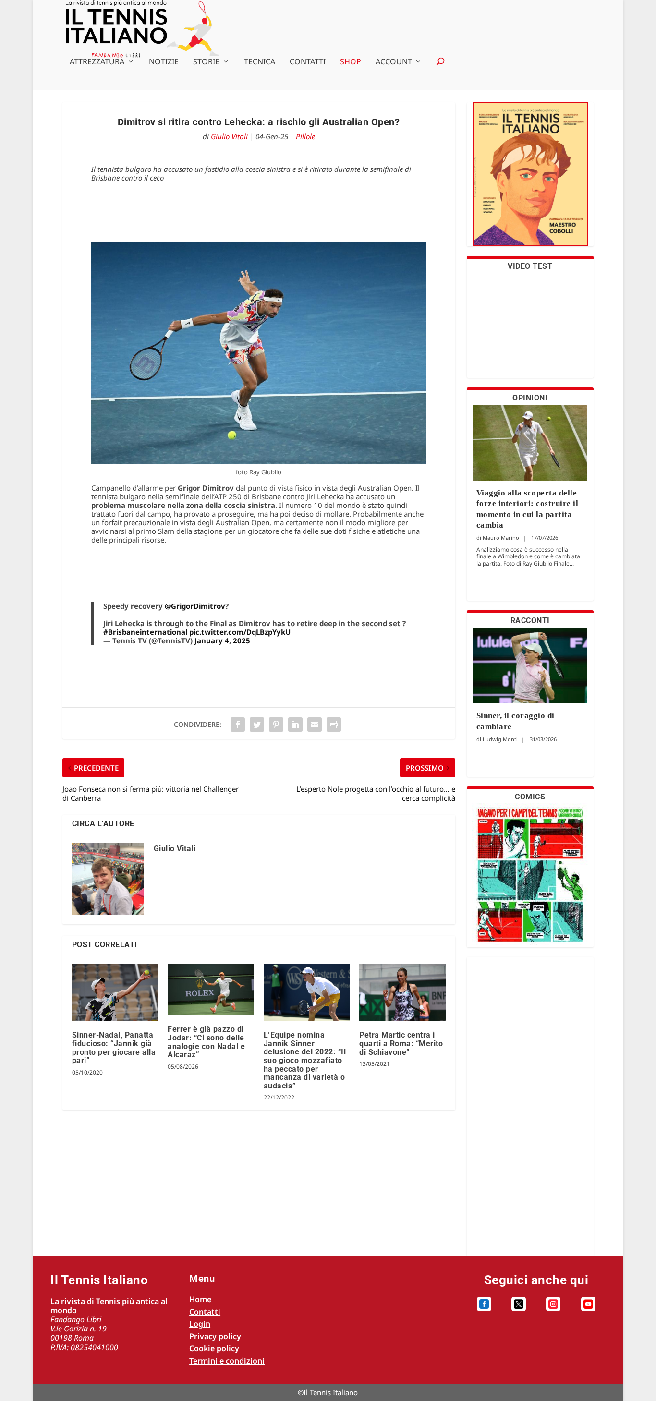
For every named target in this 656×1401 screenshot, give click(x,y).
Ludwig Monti (500, 739)
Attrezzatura (97, 62)
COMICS (530, 796)
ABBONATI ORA (530, 180)
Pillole (305, 136)
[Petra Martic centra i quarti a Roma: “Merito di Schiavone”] (402, 993)
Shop (350, 62)
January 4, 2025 (222, 640)
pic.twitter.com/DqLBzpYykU (240, 632)
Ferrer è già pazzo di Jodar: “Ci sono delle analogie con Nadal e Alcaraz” (206, 1042)
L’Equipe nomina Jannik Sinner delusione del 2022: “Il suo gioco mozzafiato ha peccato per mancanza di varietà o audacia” (305, 1060)
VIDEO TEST (530, 266)
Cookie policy (214, 1348)
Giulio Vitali (229, 136)
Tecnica (259, 62)
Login (199, 1323)
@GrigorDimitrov (195, 606)
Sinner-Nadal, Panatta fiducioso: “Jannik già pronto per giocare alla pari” (114, 1047)
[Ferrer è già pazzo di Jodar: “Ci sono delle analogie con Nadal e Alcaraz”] (211, 990)
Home (200, 1299)
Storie (206, 62)
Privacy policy (215, 1336)
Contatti (308, 62)
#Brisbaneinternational (145, 632)
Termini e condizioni (227, 1360)
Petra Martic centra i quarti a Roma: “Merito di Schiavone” (401, 1043)
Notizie (164, 62)
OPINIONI (529, 397)
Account (394, 62)
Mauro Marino (501, 537)
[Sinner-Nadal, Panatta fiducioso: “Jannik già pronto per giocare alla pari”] (115, 993)
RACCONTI (530, 620)
